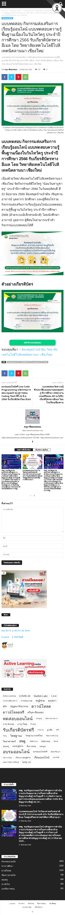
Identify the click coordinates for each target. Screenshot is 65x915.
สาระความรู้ (27, 907)
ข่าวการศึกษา (7, 866)
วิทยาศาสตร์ (9, 741)
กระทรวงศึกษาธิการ (10, 701)
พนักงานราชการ (51, 718)
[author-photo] (32, 416)
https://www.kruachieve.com (32, 430)
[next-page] (34, 495)
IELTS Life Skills (22, 631)
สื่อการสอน (31, 746)
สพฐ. (22, 741)
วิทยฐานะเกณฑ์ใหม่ (34, 736)
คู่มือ (5, 706)
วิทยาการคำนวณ (52, 736)
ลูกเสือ (49, 730)
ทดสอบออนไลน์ (13, 362)
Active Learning (9, 696)
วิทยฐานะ (16, 735)
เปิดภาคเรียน (7, 758)
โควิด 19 (26, 762)
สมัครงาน (34, 741)
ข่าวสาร (21, 903)
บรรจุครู (39, 718)
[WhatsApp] (25, 77)
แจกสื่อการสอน (8, 889)
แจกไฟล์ (56, 757)
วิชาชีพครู (52, 903)
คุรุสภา (52, 700)
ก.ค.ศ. (54, 696)
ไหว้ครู (45, 362)
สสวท (56, 741)
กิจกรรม (31, 903)
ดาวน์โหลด (41, 706)
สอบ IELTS (6, 631)
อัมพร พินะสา (55, 752)
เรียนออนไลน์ (41, 757)
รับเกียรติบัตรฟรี (25, 362)
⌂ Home (12, 903)
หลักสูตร (42, 746)
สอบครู (6, 746)
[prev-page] (30, 495)
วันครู (5, 736)
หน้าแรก (4, 11)
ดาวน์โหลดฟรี (13, 712)
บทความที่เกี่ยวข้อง (24, 450)
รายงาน (40, 730)
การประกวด (26, 701)
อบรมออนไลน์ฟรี (40, 752)
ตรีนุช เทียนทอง (36, 712)
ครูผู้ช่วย (40, 700)
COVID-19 (24, 696)
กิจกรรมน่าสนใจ (15, 11)
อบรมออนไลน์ (36, 362)
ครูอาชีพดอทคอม (11, 69)
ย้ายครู (33, 724)
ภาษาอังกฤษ (8, 724)
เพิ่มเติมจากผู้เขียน (41, 450)
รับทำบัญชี (18, 637)
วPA (57, 730)
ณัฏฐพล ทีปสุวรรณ (19, 706)
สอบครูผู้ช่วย (17, 746)
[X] (11, 77)
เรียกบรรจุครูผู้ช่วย (23, 758)
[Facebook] (5, 77)
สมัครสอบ (45, 741)
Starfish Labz (41, 696)
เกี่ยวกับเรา (39, 907)
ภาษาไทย (22, 724)
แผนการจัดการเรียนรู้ (11, 762)
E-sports (6, 637)
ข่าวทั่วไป (6, 884)
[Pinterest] (18, 77)
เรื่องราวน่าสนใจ (9, 875)
